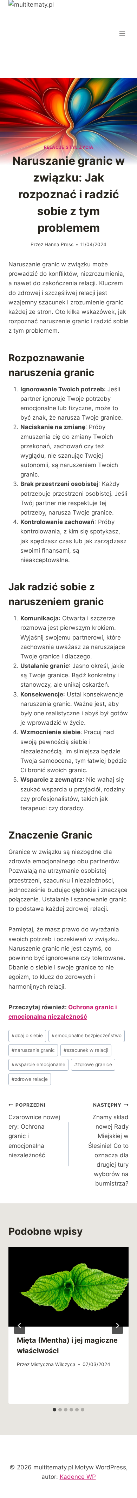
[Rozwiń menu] (122, 33)
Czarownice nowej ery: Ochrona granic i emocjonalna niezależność (34, 1130)
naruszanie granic (33, 1050)
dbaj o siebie (27, 1035)
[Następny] (117, 1325)
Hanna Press (59, 244)
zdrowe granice (93, 1064)
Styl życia (79, 147)
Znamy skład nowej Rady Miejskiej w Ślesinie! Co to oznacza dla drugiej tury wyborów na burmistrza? (108, 1144)
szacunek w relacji (86, 1050)
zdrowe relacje (30, 1079)
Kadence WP (78, 1476)
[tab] (54, 1409)
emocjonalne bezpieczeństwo (87, 1035)
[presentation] (68, 1287)
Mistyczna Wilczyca (53, 1364)
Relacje (54, 147)
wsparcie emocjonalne (38, 1064)
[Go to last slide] (19, 1325)
